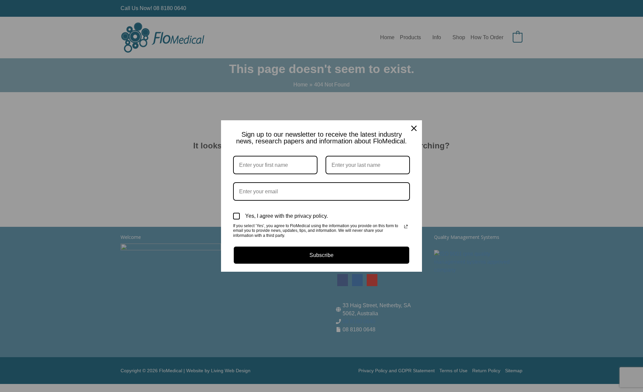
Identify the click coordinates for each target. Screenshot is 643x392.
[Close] (414, 128)
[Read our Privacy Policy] (406, 226)
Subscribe (321, 255)
